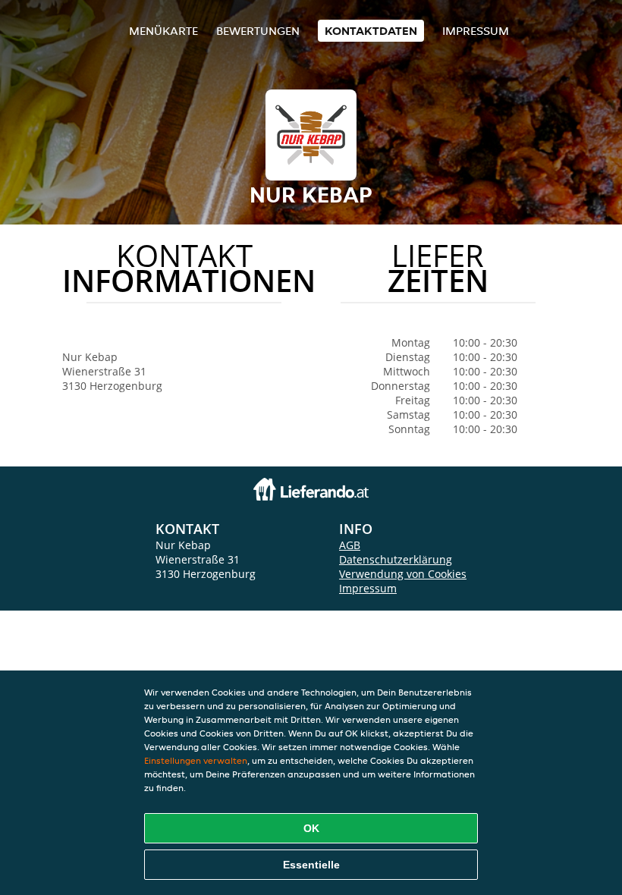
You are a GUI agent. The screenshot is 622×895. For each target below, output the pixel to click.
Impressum (475, 31)
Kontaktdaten (371, 31)
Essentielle (311, 865)
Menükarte (163, 31)
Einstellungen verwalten (195, 760)
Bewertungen (258, 31)
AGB (349, 545)
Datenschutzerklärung (395, 559)
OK (311, 828)
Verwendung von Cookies (402, 574)
